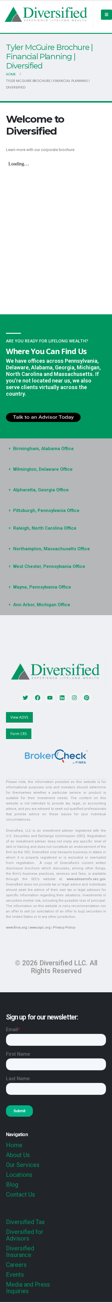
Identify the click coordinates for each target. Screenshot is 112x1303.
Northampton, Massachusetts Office (51, 548)
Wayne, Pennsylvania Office (42, 587)
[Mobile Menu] (106, 15)
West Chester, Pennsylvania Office (49, 566)
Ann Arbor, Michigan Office (41, 604)
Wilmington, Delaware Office (43, 469)
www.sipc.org (40, 927)
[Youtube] (50, 697)
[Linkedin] (62, 697)
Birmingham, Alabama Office (43, 448)
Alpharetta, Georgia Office (41, 490)
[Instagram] (74, 697)
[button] (56, 449)
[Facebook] (37, 697)
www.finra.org (16, 927)
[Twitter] (25, 697)
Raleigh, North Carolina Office (44, 528)
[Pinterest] (86, 697)
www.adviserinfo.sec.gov (86, 879)
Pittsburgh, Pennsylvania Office (46, 510)
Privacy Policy (64, 927)
